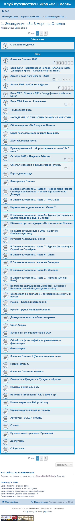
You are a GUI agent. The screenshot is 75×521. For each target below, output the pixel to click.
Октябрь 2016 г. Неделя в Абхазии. (30, 156)
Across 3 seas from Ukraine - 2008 (29, 76)
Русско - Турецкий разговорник (28, 302)
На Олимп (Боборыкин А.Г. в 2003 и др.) (33, 394)
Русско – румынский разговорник (30, 309)
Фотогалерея (17, 348)
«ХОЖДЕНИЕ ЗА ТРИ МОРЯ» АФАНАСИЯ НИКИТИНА (41, 117)
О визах (14, 425)
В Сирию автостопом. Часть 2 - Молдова (34, 270)
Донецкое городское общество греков (32, 317)
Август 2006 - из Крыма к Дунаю (29, 84)
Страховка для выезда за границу (30, 410)
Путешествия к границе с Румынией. (32, 433)
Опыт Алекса (18, 325)
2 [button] (41, 33)
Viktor (17, 28)
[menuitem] (5, 11)
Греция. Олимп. (19, 363)
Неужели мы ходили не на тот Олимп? (33, 207)
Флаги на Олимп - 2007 (23, 59)
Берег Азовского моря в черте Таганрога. (34, 133)
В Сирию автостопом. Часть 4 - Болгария (34, 262)
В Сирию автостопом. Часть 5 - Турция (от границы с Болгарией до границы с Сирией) (41, 216)
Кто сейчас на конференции (17, 473)
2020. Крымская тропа (23, 140)
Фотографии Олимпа (22, 181)
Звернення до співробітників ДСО (30, 332)
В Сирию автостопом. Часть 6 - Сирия (32, 254)
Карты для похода (21, 173)
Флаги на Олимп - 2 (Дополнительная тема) (35, 356)
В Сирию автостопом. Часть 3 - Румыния (34, 199)
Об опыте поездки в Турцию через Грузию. (35, 164)
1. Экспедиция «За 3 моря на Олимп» (33, 24)
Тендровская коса (20, 109)
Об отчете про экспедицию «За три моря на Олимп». (41, 223)
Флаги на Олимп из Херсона (27, 371)
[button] (46, 33)
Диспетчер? (17, 440)
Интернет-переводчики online (27, 239)
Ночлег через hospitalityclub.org (29, 402)
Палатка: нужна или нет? (24, 387)
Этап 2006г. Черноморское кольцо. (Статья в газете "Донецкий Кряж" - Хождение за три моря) (40, 69)
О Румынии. (17, 448)
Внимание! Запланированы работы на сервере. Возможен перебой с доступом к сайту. (38, 287)
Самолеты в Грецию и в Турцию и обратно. (35, 379)
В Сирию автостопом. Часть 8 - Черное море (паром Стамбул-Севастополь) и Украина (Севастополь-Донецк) (41, 191)
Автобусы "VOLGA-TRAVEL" (26, 417)
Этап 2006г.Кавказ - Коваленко (28, 101)
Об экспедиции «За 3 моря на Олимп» (32, 125)
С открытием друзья (22, 44)
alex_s (24, 28)
